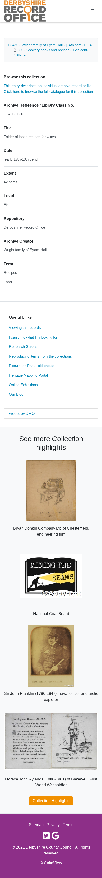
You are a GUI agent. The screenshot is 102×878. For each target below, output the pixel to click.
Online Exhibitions (23, 385)
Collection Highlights (51, 801)
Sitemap (36, 825)
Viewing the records (25, 327)
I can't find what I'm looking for (33, 337)
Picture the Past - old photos (31, 366)
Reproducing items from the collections (40, 356)
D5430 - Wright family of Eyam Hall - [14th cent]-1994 (50, 45)
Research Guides (23, 346)
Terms (68, 825)
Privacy (53, 825)
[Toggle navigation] (92, 11)
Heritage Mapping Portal (28, 375)
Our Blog (16, 394)
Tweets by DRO (21, 413)
